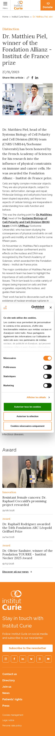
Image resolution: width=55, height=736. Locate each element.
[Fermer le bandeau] (51, 307)
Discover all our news (15, 571)
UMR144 (23, 225)
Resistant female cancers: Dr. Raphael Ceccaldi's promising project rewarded (24, 501)
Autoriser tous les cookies (27, 406)
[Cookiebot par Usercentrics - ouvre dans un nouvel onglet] (32, 307)
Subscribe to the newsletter (27, 648)
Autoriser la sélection (27, 416)
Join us (6, 686)
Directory (8, 680)
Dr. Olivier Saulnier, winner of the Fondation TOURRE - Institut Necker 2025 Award (27, 554)
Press (5, 705)
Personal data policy (12, 725)
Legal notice (8, 720)
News (6, 693)
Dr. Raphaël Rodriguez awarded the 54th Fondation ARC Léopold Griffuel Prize (27, 527)
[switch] (47, 367)
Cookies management (12, 715)
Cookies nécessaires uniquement (27, 426)
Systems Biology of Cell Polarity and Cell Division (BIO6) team (26, 222)
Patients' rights (12, 699)
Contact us (9, 674)
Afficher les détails (36, 397)
